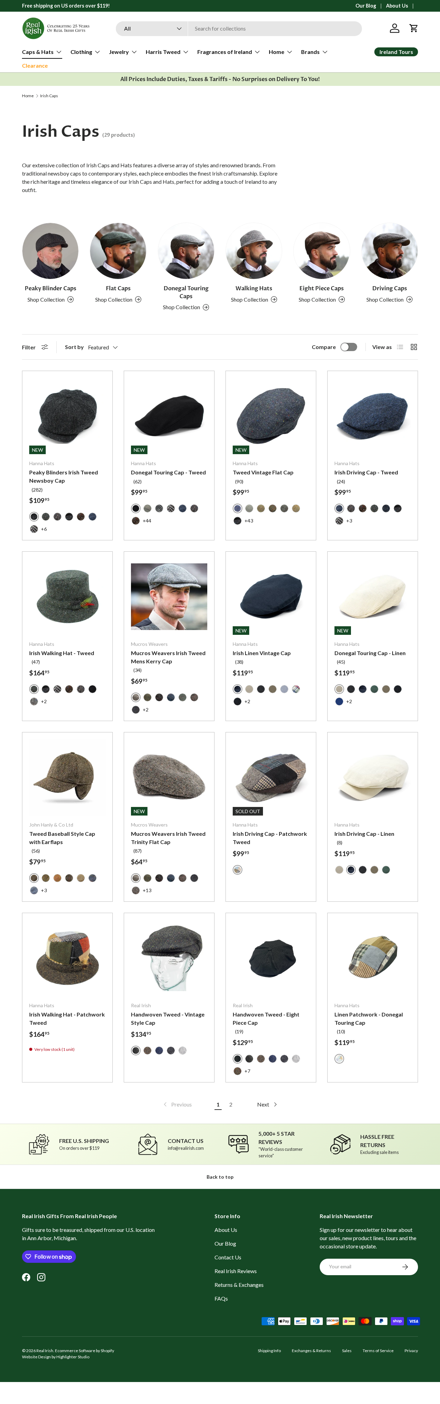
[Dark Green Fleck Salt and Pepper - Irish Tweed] (46, 517)
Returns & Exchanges (239, 1284)
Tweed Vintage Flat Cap (263, 472)
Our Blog (365, 6)
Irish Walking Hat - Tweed (61, 653)
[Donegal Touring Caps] (186, 251)
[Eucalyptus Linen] (374, 689)
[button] (413, 28)
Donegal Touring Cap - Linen (370, 653)
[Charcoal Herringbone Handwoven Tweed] (171, 1050)
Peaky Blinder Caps (50, 288)
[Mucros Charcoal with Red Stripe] (159, 697)
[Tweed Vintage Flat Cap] (271, 416)
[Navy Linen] (363, 689)
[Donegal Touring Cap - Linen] (372, 597)
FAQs (221, 1298)
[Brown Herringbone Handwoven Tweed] (147, 1050)
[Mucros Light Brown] (136, 890)
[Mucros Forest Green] (147, 697)
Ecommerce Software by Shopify (84, 1350)
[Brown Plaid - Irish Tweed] (261, 508)
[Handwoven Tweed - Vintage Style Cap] (169, 958)
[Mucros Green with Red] (182, 697)
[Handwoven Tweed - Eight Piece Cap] (271, 958)
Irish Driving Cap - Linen (364, 833)
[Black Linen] (261, 689)
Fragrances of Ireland (224, 51)
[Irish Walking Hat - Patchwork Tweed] (67, 958)
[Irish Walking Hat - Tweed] (67, 597)
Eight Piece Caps (321, 288)
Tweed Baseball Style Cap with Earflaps (62, 837)
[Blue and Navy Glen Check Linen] (339, 701)
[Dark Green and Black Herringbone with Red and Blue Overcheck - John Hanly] (69, 878)
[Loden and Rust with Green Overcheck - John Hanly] (46, 878)
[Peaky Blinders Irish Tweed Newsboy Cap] (67, 416)
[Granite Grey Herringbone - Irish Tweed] (34, 529)
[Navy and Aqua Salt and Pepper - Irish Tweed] (386, 508)
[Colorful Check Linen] (296, 689)
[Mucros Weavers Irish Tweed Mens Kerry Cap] (169, 597)
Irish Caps (49, 96)
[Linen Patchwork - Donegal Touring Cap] (372, 958)
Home (276, 51)
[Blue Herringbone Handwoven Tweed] (159, 1050)
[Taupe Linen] (272, 689)
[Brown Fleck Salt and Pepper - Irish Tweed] (81, 517)
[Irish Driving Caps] (390, 251)
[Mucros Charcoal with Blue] (136, 710)
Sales (347, 1350)
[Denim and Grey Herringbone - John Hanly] (34, 890)
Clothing (81, 51)
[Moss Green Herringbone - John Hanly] (81, 878)
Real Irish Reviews (235, 1271)
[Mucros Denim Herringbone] (171, 697)
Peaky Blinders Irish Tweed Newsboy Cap (63, 476)
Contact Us (227, 1257)
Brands (310, 51)
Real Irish (44, 1350)
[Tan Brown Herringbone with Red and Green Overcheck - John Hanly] (57, 878)
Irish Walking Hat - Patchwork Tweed (67, 1018)
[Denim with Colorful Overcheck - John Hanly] (92, 878)
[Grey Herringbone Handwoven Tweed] (182, 1050)
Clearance (35, 65)
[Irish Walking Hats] (254, 251)
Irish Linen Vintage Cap (262, 653)
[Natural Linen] (249, 689)
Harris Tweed (163, 51)
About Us (397, 6)
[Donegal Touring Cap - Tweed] (169, 416)
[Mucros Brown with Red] (194, 697)
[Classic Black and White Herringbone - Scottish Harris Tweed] (159, 508)
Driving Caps (389, 288)
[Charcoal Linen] (237, 701)
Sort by (74, 347)
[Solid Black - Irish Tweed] (92, 689)
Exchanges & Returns (311, 1350)
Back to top (220, 1177)
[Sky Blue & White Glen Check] (284, 689)
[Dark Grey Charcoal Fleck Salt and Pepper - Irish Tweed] (69, 517)
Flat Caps (118, 288)
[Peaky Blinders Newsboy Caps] (50, 251)
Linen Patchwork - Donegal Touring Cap (368, 1018)
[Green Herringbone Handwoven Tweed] (249, 1059)
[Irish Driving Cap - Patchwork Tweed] (271, 777)
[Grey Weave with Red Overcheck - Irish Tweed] (147, 508)
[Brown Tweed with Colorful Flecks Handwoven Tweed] (237, 1071)
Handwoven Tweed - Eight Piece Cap (266, 1018)
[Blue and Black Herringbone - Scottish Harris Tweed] (92, 517)
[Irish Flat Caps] (118, 251)
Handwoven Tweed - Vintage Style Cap (168, 1018)
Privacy (411, 1350)
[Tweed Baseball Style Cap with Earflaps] (67, 777)
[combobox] (239, 28)
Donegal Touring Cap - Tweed (168, 472)
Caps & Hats (38, 51)
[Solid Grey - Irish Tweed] (249, 508)
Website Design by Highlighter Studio (55, 1356)
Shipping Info (269, 1350)
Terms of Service (378, 1350)
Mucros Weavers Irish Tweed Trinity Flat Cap (168, 837)
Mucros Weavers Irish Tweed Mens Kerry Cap (168, 657)
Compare (324, 347)
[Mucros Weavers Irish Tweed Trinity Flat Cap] (169, 777)
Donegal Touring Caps (186, 292)
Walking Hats (253, 288)
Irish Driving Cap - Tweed (366, 472)
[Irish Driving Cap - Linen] (372, 777)
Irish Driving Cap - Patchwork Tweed (270, 837)
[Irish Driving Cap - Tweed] (372, 416)
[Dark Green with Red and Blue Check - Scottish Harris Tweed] (272, 508)
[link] (177, 1104)
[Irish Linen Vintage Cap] (271, 597)
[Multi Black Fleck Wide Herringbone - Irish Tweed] (34, 701)
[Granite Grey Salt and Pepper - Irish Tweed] (57, 517)
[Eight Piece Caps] (322, 251)
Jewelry (119, 51)
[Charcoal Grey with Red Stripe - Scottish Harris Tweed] (284, 508)
